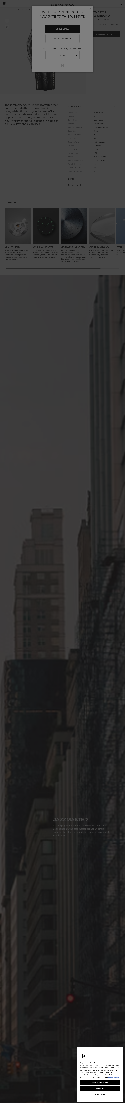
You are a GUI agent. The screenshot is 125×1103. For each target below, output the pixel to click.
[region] (100, 1074)
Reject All (100, 1088)
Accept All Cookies (100, 1082)
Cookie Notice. (114, 1077)
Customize (100, 1095)
